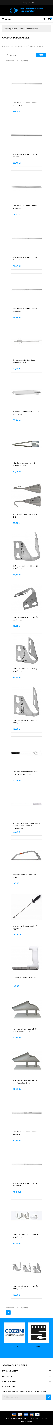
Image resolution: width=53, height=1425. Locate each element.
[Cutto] (38, 1332)
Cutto (38, 1346)
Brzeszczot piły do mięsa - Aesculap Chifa (24, 361)
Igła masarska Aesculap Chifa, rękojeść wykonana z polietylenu (26, 825)
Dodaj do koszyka (29, 84)
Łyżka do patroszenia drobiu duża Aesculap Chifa (25, 772)
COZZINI (14, 1346)
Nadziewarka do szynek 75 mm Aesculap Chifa (25, 1081)
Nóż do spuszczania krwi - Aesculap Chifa (24, 464)
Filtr (41, 55)
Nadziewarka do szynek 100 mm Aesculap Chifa (25, 1030)
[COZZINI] (14, 1332)
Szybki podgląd (24, 84)
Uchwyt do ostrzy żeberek (24, 977)
